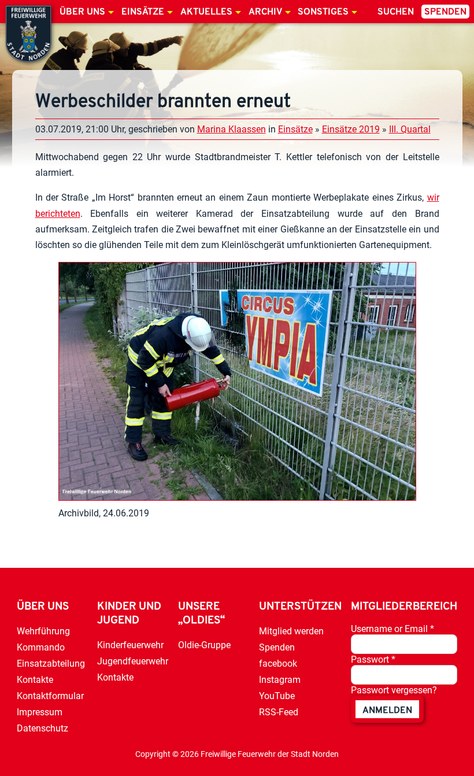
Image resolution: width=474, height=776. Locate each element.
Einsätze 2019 (351, 129)
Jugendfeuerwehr (132, 661)
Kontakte (35, 679)
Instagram (280, 679)
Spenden (445, 12)
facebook (278, 663)
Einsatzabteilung (51, 663)
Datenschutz (42, 728)
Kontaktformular (50, 695)
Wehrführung (43, 631)
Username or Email (392, 628)
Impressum (39, 712)
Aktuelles (206, 12)
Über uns (82, 12)
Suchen (395, 12)
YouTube (277, 695)
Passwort (373, 659)
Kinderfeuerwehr (130, 645)
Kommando (41, 647)
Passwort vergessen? (394, 690)
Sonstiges (323, 12)
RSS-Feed (278, 712)
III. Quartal (410, 129)
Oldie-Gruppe (204, 645)
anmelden (387, 710)
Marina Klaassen (231, 129)
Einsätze (142, 12)
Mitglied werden (291, 631)
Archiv (265, 12)
